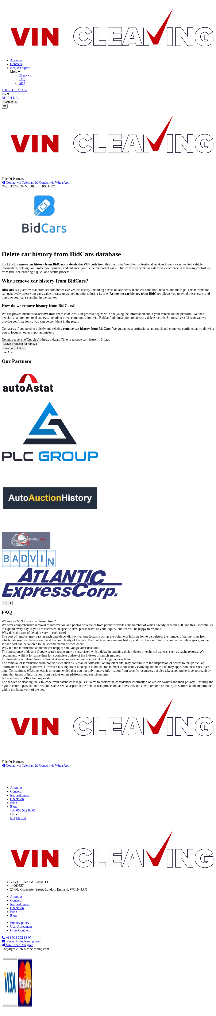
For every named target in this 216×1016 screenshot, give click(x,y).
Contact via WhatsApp (53, 182)
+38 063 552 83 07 (14, 90)
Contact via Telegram (20, 182)
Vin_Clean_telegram (19, 945)
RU (4, 98)
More (14, 71)
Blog (22, 83)
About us (16, 60)
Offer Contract (20, 930)
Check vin (25, 75)
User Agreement (21, 926)
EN (4, 94)
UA (15, 98)
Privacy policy (19, 922)
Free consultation (13, 348)
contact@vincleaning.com (23, 941)
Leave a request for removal (20, 343)
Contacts (16, 64)
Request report (20, 68)
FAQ (22, 79)
